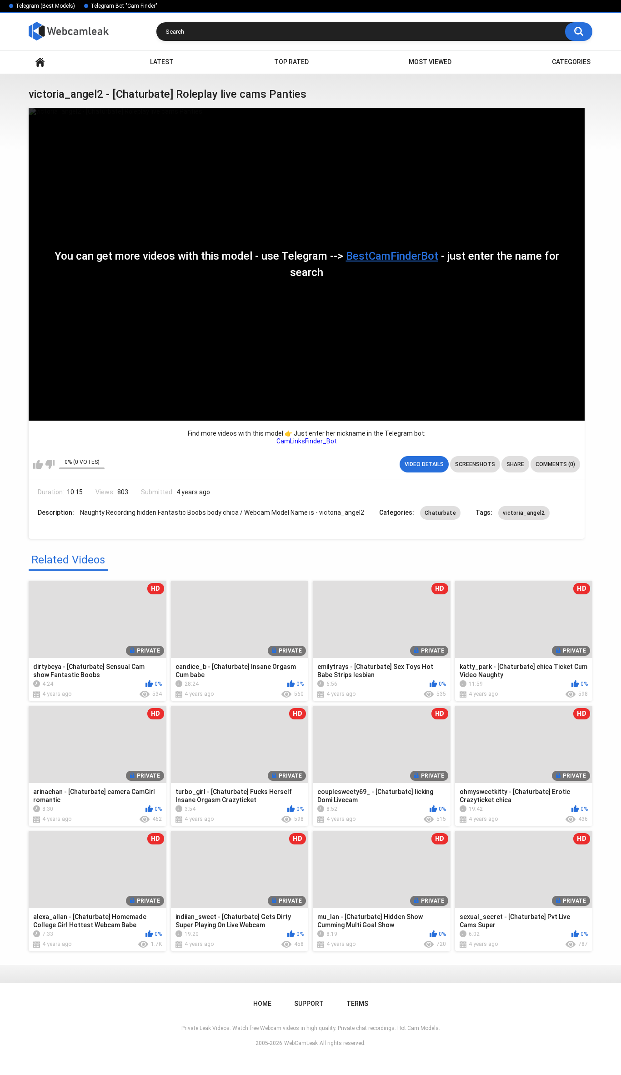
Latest (162, 61)
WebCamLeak (301, 1043)
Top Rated (291, 61)
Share (515, 464)
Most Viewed (430, 61)
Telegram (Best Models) (45, 6)
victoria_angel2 (524, 513)
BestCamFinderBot (392, 256)
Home (40, 62)
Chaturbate (440, 513)
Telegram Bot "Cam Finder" (123, 6)
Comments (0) (555, 464)
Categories (571, 61)
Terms (357, 1003)
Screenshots (475, 464)
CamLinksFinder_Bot (306, 441)
